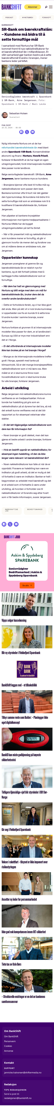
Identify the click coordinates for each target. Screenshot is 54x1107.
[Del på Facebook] (21, 132)
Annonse (8, 1050)
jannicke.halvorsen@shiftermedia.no (22, 1072)
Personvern (10, 1041)
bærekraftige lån (11, 510)
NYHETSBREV (27, 17)
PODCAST (9, 17)
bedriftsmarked (35, 509)
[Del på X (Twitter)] (27, 132)
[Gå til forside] (11, 7)
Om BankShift (11, 1036)
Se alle (25, 585)
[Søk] (46, 7)
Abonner (32, 6)
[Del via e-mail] (32, 132)
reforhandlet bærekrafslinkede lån (19, 147)
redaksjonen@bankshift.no (17, 1098)
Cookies (8, 1046)
